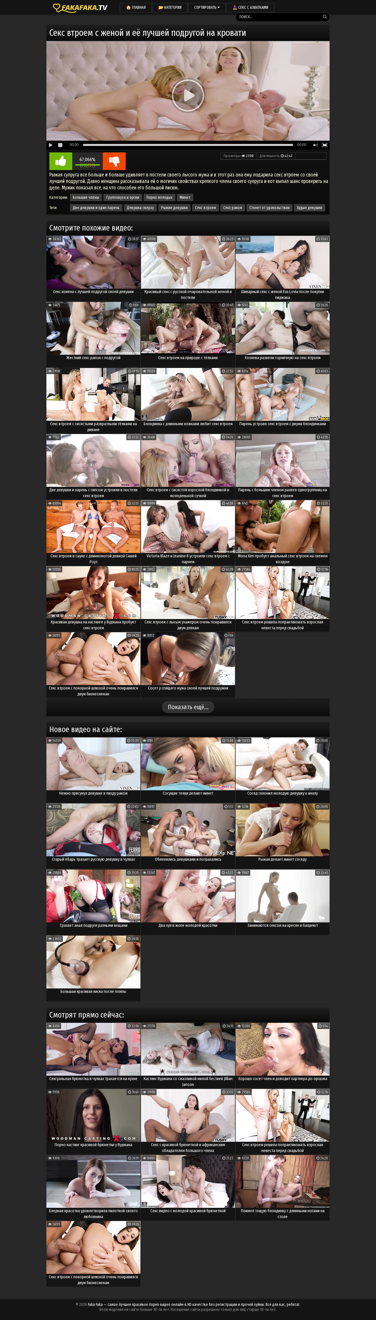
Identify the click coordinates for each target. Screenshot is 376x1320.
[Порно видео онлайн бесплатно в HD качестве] (80, 7)
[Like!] (60, 161)
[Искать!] (324, 16)
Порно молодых (159, 197)
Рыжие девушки (174, 207)
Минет (185, 197)
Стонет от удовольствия (269, 207)
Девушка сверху (140, 207)
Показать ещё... (188, 707)
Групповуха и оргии (122, 197)
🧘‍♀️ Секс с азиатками (250, 7)
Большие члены (86, 197)
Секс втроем (205, 207)
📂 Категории (170, 7)
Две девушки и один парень (96, 207)
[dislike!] (114, 161)
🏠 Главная (136, 7)
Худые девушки (309, 207)
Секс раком (232, 207)
